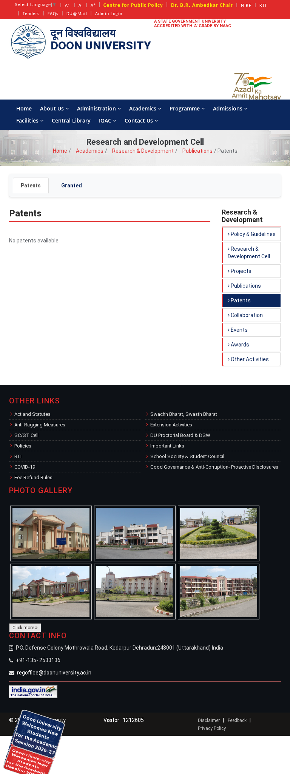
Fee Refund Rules (33, 477)
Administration (97, 108)
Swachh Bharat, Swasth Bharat (183, 414)
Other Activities (249, 359)
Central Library (71, 120)
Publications (197, 151)
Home (24, 108)
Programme (185, 108)
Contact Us (139, 120)
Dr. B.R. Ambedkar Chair (202, 5)
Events (239, 330)
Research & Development (143, 151)
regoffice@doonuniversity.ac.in (54, 673)
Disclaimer (209, 720)
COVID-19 (24, 467)
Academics (143, 108)
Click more (23, 627)
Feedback (237, 720)
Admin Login (108, 14)
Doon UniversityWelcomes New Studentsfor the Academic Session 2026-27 (11, 744)
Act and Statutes (32, 414)
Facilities (28, 120)
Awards (239, 345)
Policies (22, 446)
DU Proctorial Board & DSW (180, 435)
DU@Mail (76, 14)
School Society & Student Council (187, 456)
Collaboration (246, 315)
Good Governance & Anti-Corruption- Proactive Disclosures (214, 467)
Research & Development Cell (249, 252)
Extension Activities (171, 425)
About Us (52, 108)
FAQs (53, 14)
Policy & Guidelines (253, 234)
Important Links (167, 446)
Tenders (31, 14)
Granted (71, 185)
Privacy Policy (212, 728)
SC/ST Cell (26, 435)
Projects (240, 271)
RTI (263, 5)
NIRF (246, 5)
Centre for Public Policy (133, 5)
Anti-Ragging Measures (39, 425)
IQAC (106, 120)
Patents (31, 185)
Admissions (228, 108)
